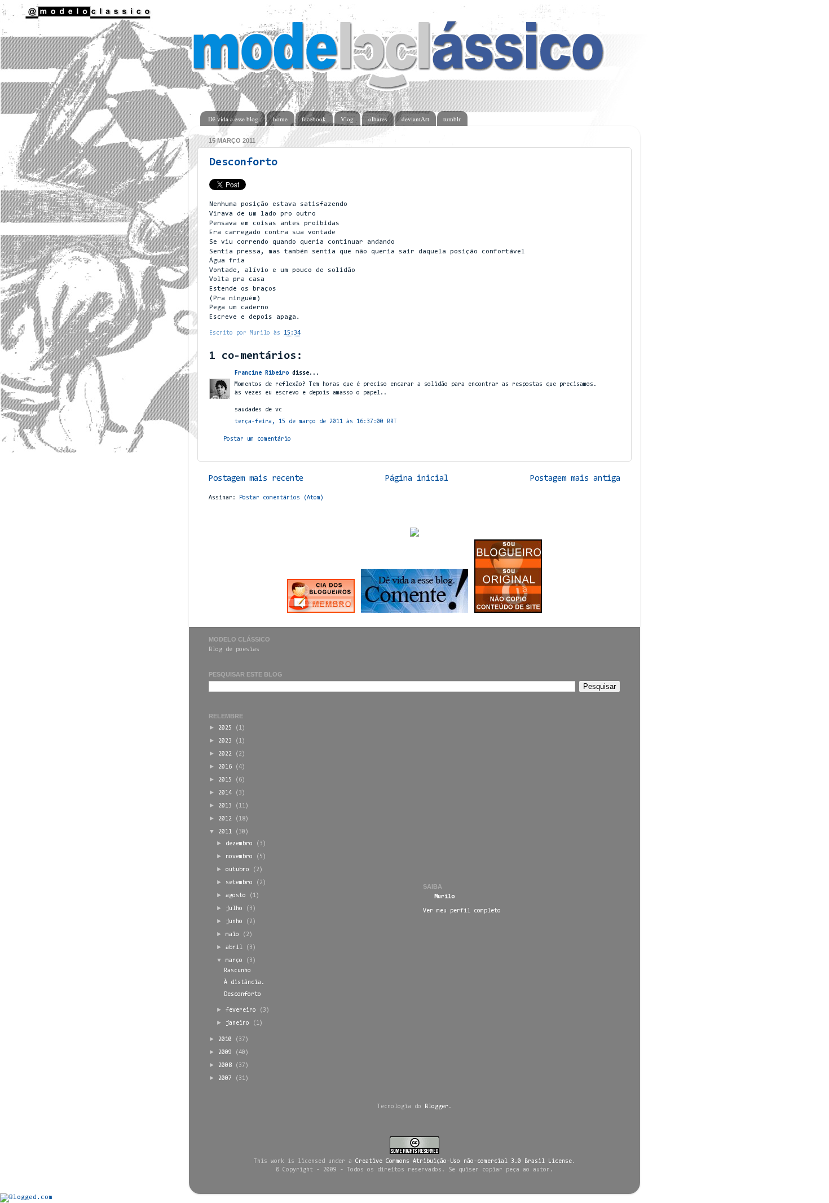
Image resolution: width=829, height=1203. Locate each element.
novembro (239, 857)
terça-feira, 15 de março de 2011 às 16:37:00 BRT (316, 422)
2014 (225, 793)
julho (234, 909)
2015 (225, 780)
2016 (225, 767)
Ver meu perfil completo (462, 911)
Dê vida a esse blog (233, 119)
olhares (377, 119)
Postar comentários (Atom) (281, 498)
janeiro (237, 1023)
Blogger (436, 1107)
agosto (236, 896)
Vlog (347, 119)
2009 (225, 1053)
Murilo (444, 897)
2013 (225, 806)
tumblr (452, 119)
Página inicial (416, 479)
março (234, 961)
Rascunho (237, 971)
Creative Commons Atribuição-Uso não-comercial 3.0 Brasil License (463, 1161)
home (280, 119)
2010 (225, 1040)
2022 (225, 754)
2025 (225, 728)
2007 (225, 1078)
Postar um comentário (257, 439)
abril (234, 948)
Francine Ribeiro (262, 373)
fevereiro (241, 1010)
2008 (225, 1065)
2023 (225, 741)
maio (232, 935)
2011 (225, 832)
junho (234, 922)
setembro (239, 883)
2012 (225, 819)
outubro (237, 870)
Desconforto (243, 162)
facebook (314, 119)
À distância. (244, 983)
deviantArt (415, 119)
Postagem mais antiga (575, 479)
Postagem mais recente (256, 479)
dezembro (239, 844)
